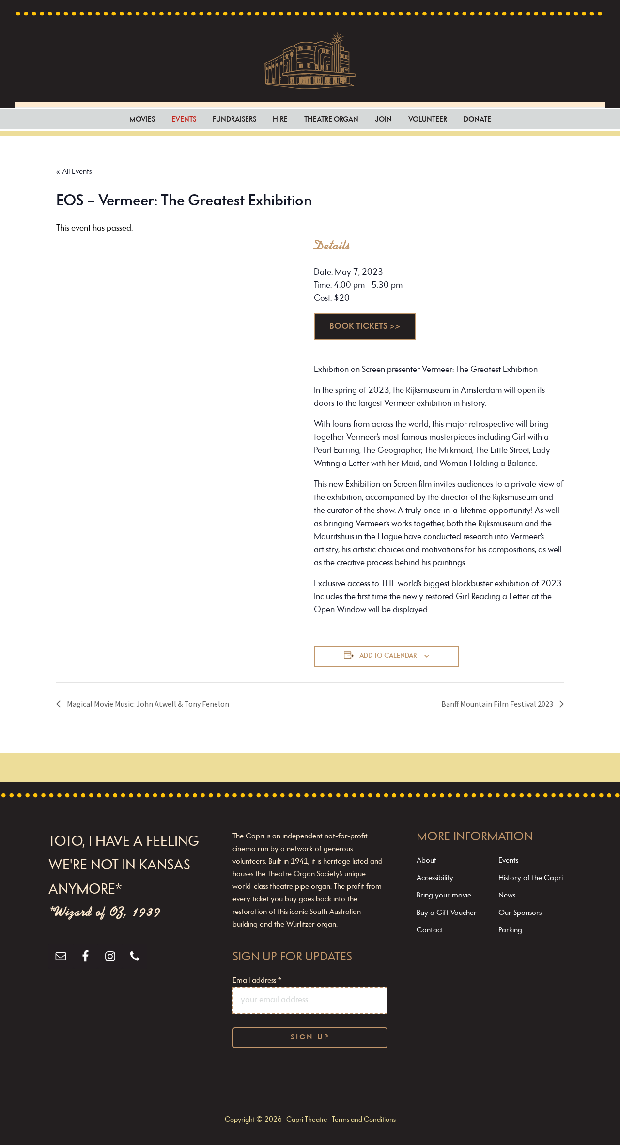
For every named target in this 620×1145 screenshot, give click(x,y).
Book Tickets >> (364, 327)
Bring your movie (444, 895)
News (506, 895)
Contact (430, 930)
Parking (510, 930)
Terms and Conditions (364, 1120)
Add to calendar (388, 656)
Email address (256, 981)
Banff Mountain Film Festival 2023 (498, 704)
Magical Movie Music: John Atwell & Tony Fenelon (147, 704)
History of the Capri (530, 878)
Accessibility (435, 878)
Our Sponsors (520, 913)
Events (508, 861)
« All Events (74, 172)
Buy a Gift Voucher (447, 913)
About (426, 861)
